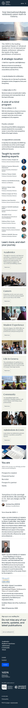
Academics (9, 252)
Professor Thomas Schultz (9, 174)
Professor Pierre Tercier (8, 221)
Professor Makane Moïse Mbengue (8, 188)
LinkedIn (4, 657)
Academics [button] (5, 641)
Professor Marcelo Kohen (8, 227)
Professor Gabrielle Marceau (9, 234)
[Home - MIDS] (6, 3)
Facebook (4, 660)
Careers (7, 291)
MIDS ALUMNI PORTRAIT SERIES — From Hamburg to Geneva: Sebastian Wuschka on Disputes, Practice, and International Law (14, 557)
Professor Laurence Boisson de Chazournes (10, 167)
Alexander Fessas (6, 214)
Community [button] (6, 647)
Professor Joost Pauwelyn (9, 200)
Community (9, 394)
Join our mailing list (7, 632)
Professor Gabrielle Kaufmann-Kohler (10, 207)
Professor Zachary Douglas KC (10, 159)
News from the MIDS (9, 512)
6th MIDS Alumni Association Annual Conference (12, 586)
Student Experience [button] (8, 643)
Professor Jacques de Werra (9, 193)
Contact (5, 664)
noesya (7, 702)
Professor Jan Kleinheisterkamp (10, 180)
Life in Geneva (10, 359)
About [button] (4, 649)
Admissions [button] (6, 645)
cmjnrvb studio (14, 702)
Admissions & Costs (13, 430)
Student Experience (13, 325)
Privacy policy (5, 698)
